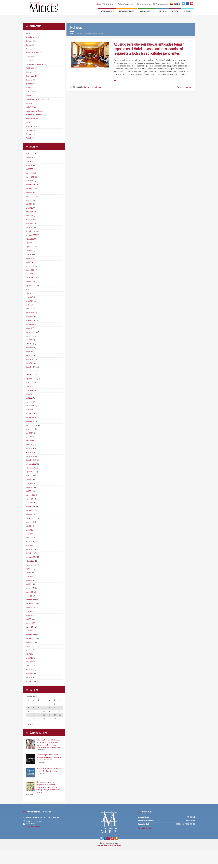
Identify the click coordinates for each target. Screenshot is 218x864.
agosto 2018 (30, 522)
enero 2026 (30, 181)
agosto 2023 (30, 289)
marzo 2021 (30, 402)
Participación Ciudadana (92, 87)
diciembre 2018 (31, 507)
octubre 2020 (30, 421)
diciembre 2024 (31, 231)
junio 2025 (29, 208)
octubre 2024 (30, 239)
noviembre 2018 (31, 510)
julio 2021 (29, 386)
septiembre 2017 (31, 565)
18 (33, 715)
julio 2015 (29, 654)
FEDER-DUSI (30, 68)
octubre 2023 (30, 282)
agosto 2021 (30, 382)
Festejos (28, 72)
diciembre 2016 (31, 600)
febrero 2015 (30, 673)
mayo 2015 (29, 662)
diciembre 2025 (31, 185)
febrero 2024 (30, 270)
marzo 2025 (30, 220)
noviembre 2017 (31, 557)
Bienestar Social (31, 37)
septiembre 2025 (31, 196)
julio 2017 (29, 573)
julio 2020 (29, 433)
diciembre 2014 (31, 681)
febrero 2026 (30, 177)
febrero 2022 (30, 359)
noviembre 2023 (31, 278)
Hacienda (29, 80)
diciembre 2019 (31, 460)
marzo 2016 (30, 623)
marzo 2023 (30, 309)
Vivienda (29, 138)
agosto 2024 (30, 247)
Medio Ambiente (31, 107)
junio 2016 (29, 611)
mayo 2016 (29, 615)
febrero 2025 (30, 223)
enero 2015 (29, 677)
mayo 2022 (30, 348)
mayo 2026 (30, 165)
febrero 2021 (30, 406)
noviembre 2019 (31, 464)
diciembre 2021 (31, 367)
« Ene (27, 724)
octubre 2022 (30, 328)
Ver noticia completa (184, 87)
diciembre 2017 (31, 553)
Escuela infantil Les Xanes (34, 64)
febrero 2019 (30, 499)
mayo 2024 (30, 258)
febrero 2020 (30, 452)
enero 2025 (29, 227)
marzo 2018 (30, 542)
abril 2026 (29, 169)
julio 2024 (29, 251)
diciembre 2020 (31, 413)
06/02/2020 (77, 87)
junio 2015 (29, 658)
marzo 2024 (30, 266)
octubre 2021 (30, 375)
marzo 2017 (30, 588)
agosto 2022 (30, 336)
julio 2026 (29, 157)
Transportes (30, 130)
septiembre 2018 (31, 518)
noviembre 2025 (31, 189)
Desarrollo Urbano (32, 53)
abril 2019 (29, 491)
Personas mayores (32, 119)
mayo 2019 (29, 487)
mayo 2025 (29, 212)
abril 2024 (29, 262)
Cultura (28, 45)
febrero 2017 (30, 592)
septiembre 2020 (31, 425)
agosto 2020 (30, 429)
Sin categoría (30, 126)
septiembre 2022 (31, 332)
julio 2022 (29, 340)
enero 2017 (29, 596)
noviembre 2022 (31, 324)
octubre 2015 (30, 642)
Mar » (32, 724)
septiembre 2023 (31, 286)
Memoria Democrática (33, 111)
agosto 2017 (30, 569)
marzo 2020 (30, 448)
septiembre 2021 (31, 379)
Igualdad (29, 84)
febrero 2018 (30, 545)
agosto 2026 (30, 154)
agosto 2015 (30, 650)
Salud (28, 123)
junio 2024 (29, 254)
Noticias (79, 34)
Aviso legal (100, 845)
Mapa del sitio (108, 845)
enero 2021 (29, 410)
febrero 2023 (30, 313)
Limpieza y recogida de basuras (36, 99)
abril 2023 (29, 305)
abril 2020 (29, 444)
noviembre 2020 (31, 417)
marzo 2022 (30, 355)
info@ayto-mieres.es (33, 826)
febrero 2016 (30, 627)
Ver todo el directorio (145, 828)
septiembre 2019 (31, 472)
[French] (178, 4)
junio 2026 (29, 161)
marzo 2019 (30, 495)
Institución (29, 91)
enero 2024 (30, 274)
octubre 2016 (30, 608)
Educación (29, 57)
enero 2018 (29, 549)
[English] (175, 4)
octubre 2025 (30, 192)
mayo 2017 (29, 580)
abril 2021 (29, 398)
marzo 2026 (30, 173)
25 (33, 719)
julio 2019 (29, 479)
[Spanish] (171, 4)
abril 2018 (29, 538)
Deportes (29, 49)
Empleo (28, 60)
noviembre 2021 (31, 371)
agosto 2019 (30, 476)
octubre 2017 (30, 561)
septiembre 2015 (31, 646)
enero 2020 (30, 456)
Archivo (28, 33)
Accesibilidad (117, 845)
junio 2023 (29, 297)
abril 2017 (29, 584)
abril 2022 (29, 351)
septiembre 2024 (31, 243)
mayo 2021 (29, 394)
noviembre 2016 (31, 604)
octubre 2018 (30, 514)
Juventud (29, 95)
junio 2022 (29, 344)
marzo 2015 (30, 670)
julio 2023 (29, 293)
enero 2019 (29, 503)
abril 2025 (29, 216)
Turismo (28, 134)
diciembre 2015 (31, 635)
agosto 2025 (30, 200)
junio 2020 (29, 437)
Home (72, 34)
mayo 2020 (30, 441)
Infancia (28, 88)
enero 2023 (30, 317)
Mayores (29, 103)
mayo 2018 (29, 534)
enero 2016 (29, 631)
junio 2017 (29, 576)
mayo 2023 (30, 301)
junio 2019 (29, 483)
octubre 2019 (30, 468)
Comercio (29, 41)
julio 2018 (29, 526)
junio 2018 (29, 530)
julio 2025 (29, 204)
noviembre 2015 (31, 639)
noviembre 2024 (31, 235)
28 (49, 719)
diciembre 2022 (31, 320)
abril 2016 (29, 619)
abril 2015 (29, 666)
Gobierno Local (31, 76)
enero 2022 (30, 363)
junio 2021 (29, 390)
